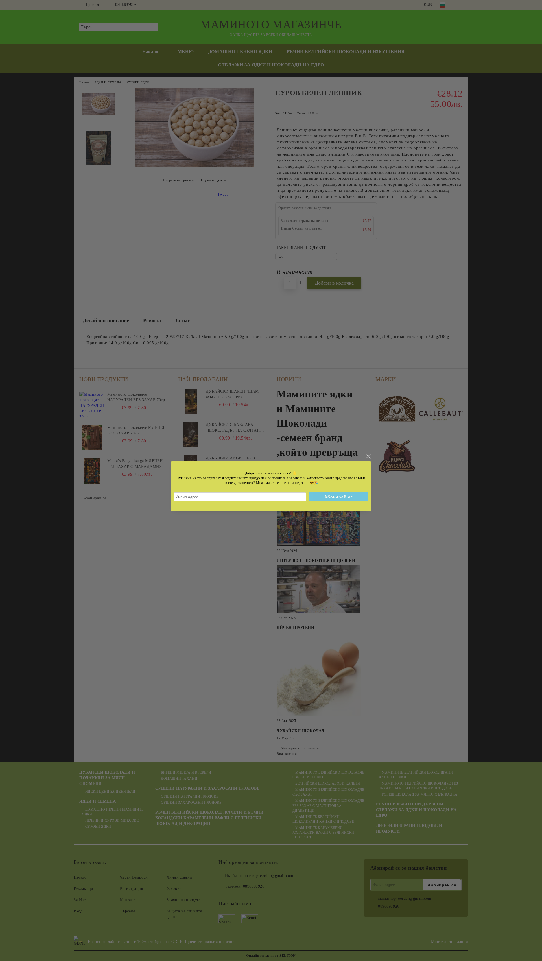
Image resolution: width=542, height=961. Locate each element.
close (367, 456)
